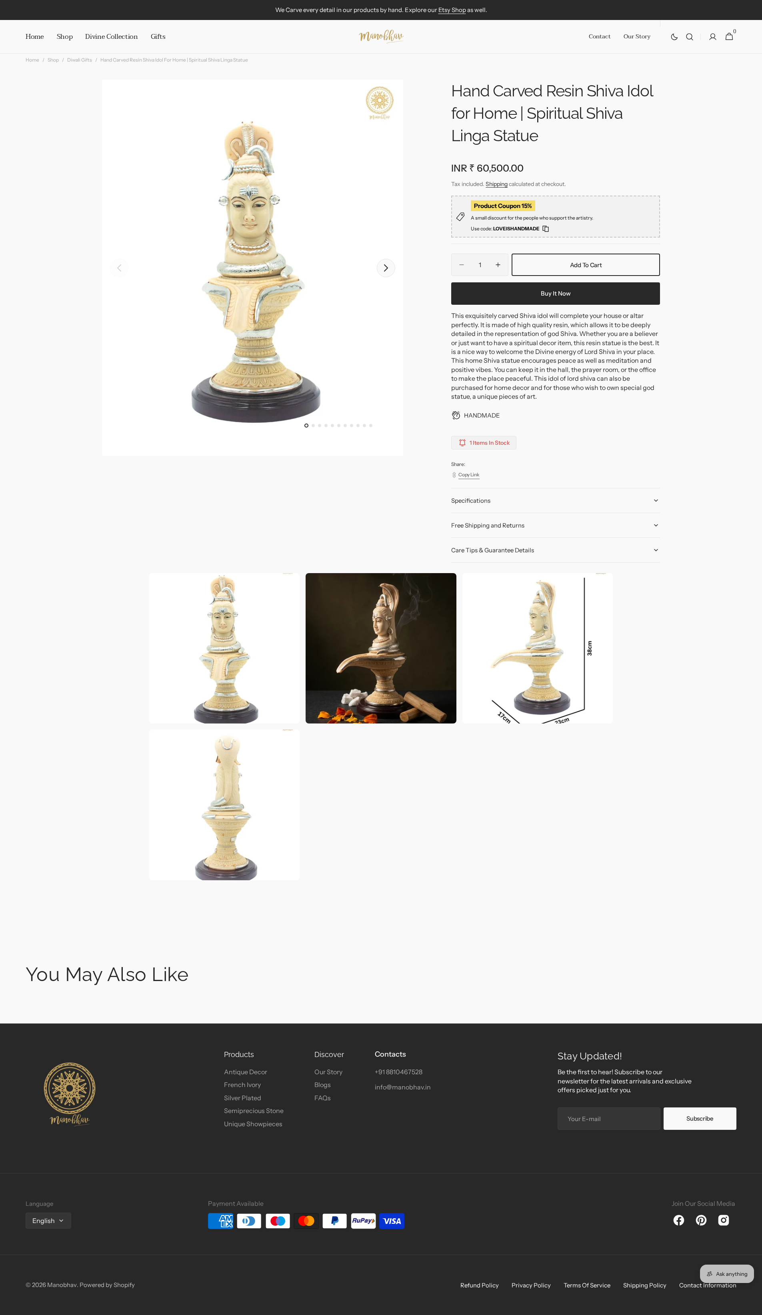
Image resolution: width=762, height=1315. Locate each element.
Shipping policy (644, 1285)
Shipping (497, 184)
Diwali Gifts (79, 60)
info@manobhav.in (403, 1087)
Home (32, 60)
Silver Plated (242, 1098)
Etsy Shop (452, 10)
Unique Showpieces (253, 1124)
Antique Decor (245, 1072)
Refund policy (479, 1285)
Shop (53, 60)
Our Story (328, 1072)
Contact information (707, 1285)
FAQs (322, 1098)
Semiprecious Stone (254, 1111)
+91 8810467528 (398, 1072)
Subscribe (699, 1118)
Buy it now (556, 293)
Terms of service (587, 1285)
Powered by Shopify (107, 1285)
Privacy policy (531, 1285)
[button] (689, 37)
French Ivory (242, 1085)
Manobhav (62, 1285)
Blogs (322, 1085)
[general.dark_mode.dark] (674, 37)
